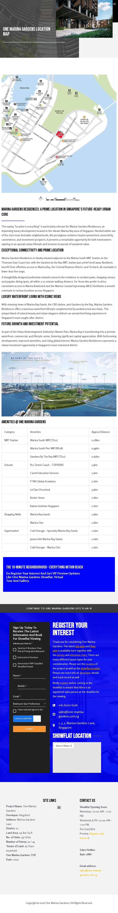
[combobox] (29, 704)
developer (85, 672)
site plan (80, 646)
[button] (58, 807)
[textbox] (28, 704)
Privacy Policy (23, 712)
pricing (61, 655)
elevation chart (78, 655)
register (64, 683)
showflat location (90, 668)
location (90, 663)
